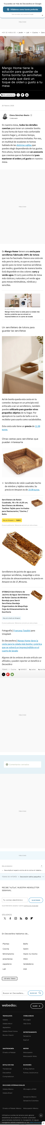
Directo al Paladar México (12, 1108)
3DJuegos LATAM (29, 1089)
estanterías (8, 959)
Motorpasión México (30, 1108)
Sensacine (27, 1036)
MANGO (23, 669)
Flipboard (22, 95)
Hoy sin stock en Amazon (11, 618)
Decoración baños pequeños (30, 877)
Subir (35, 1006)
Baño (25, 944)
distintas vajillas (24, 145)
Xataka (5, 1020)
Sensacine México (29, 1097)
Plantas (6, 944)
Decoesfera (7, 1073)
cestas (33, 669)
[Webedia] (9, 1007)
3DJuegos (27, 1020)
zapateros (7, 964)
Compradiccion (8, 1076)
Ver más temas (10, 978)
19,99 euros (33, 489)
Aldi (25, 969)
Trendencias (7, 1069)
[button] (21, 115)
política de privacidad (31, 906)
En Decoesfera (10, 309)
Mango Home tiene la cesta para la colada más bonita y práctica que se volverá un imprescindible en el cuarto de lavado (22, 314)
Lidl (27, 32)
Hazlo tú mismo (30, 954)
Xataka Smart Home (10, 1031)
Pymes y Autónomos (30, 1073)
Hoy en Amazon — (12, 520)
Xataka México (8, 1089)
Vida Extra (27, 1023)
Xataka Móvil (7, 1023)
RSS (21, 918)
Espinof (26, 1040)
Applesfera (6, 1027)
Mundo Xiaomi (8, 1035)
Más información (36, 1122)
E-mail (27, 95)
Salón (25, 949)
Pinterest (26, 918)
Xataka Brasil (7, 1093)
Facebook (10, 918)
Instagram (16, 918)
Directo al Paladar (9, 1052)
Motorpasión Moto (30, 1056)
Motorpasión (28, 1052)
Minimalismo (8, 954)
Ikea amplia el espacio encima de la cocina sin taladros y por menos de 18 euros (23, 870)
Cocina (35, 32)
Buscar (33, 993)
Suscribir (36, 900)
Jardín (20, 32)
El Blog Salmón (28, 1069)
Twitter (18, 95)
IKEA (25, 959)
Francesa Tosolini (22, 630)
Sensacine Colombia (30, 1101)
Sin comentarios (9, 95)
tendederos (28, 964)
